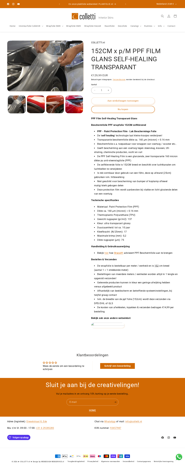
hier (106, 253)
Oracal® (118, 253)
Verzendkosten (119, 80)
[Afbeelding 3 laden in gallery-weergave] (55, 104)
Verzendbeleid (128, 461)
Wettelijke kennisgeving (163, 461)
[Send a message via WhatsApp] (179, 457)
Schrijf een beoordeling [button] (117, 366)
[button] (30, 26)
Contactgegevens (144, 461)
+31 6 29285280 (45, 428)
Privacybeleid (92, 461)
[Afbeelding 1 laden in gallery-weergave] (17, 104)
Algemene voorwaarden (110, 461)
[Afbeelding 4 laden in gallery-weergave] (74, 104)
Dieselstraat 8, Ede (36, 421)
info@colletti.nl (133, 421)
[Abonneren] (115, 402)
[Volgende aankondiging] (125, 4)
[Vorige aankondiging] (59, 4)
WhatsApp (109, 421)
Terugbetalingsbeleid (76, 461)
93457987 (115, 428)
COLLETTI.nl (25, 462)
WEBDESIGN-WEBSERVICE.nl (52, 462)
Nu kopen (123, 109)
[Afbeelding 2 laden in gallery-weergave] (36, 104)
